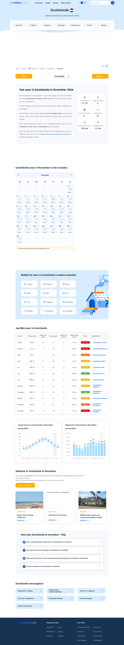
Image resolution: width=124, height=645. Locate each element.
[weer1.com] (18, 3)
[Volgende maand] (71, 175)
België (48, 3)
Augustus (47, 25)
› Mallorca (61, 636)
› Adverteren (81, 636)
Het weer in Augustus (87, 591)
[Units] (83, 3)
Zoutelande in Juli (98, 380)
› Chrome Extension (83, 627)
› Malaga (60, 631)
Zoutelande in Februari (100, 349)
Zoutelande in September (97, 392)
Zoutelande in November (97, 404)
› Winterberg (50, 631)
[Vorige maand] (19, 175)
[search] (112, 2)
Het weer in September (26, 598)
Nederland (39, 3)
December (99, 76)
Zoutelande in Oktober (100, 398)
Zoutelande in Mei (98, 367)
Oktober (24, 76)
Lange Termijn (75, 25)
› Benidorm (50, 627)
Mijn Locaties (66, 3)
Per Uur (89, 25)
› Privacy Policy (97, 636)
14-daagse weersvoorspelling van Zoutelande (54, 134)
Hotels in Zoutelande (24, 485)
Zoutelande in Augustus (97, 386)
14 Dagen (33, 25)
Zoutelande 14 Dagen (25, 591)
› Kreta (60, 627)
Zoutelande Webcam (56, 598)
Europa (55, 3)
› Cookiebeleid (97, 640)
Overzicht (19, 25)
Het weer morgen (86, 598)
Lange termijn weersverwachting (55, 591)
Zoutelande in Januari (100, 342)
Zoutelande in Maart (99, 355)
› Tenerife (49, 636)
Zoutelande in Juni (99, 373)
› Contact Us (97, 627)
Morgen (103, 25)
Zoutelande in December (97, 410)
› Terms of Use (97, 631)
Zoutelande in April (99, 361)
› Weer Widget (81, 640)
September (61, 25)
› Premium (80, 631)
